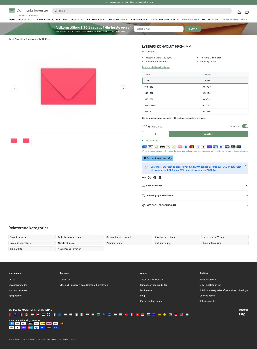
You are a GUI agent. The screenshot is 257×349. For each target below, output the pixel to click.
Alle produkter (20, 39)
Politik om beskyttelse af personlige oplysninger (224, 290)
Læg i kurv (208, 134)
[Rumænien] (131, 314)
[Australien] (15, 314)
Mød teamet (146, 290)
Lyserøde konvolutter (20, 243)
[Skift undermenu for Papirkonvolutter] (32, 19)
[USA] (181, 314)
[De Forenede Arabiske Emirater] (37, 314)
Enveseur (72, 339)
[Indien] (70, 314)
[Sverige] (164, 314)
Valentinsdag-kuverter (69, 249)
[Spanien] (159, 314)
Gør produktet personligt (159, 158)
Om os (12, 279)
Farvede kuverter (18, 237)
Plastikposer (94, 19)
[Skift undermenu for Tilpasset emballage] (247, 19)
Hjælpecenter (15, 295)
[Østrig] (115, 314)
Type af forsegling (212, 243)
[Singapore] (142, 314)
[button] (247, 12)
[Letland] (93, 314)
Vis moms (235, 126)
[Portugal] (126, 314)
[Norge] (109, 314)
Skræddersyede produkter (153, 285)
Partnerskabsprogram (151, 301)
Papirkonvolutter (19, 19)
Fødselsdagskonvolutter (70, 237)
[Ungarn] (187, 314)
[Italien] (81, 314)
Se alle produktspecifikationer (156, 67)
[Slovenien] (153, 314)
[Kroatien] (87, 314)
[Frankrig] (54, 314)
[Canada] (26, 314)
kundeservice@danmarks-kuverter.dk (89, 285)
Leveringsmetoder (18, 285)
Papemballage (116, 19)
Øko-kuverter (190, 19)
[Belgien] (21, 314)
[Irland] (76, 314)
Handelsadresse (208, 279)
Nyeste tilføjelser (66, 243)
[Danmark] (32, 314)
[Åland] (10, 314)
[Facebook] (240, 314)
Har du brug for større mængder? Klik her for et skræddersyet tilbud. (173, 118)
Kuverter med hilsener (166, 237)
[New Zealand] (104, 314)
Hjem (10, 39)
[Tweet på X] (149, 177)
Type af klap (16, 249)
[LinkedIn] (247, 314)
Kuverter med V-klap (213, 237)
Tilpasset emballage (233, 19)
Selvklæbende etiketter (165, 19)
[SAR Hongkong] (137, 314)
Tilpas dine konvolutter (152, 279)
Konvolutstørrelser (18, 290)
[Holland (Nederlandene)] (65, 314)
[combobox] (142, 11)
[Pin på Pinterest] (160, 177)
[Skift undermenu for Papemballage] (127, 19)
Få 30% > (193, 28)
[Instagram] (243, 314)
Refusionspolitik (208, 301)
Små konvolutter (163, 243)
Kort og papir (210, 19)
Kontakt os (65, 279)
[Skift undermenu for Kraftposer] (147, 19)
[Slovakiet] (148, 314)
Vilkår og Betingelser (210, 285)
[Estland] (43, 314)
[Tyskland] (176, 314)
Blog (142, 295)
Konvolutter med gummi (118, 237)
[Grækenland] (59, 314)
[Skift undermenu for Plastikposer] (104, 19)
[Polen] (120, 314)
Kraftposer (138, 19)
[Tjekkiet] (170, 314)
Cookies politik (207, 295)
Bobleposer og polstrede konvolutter (60, 19)
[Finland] (48, 314)
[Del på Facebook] (154, 177)
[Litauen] (98, 314)
